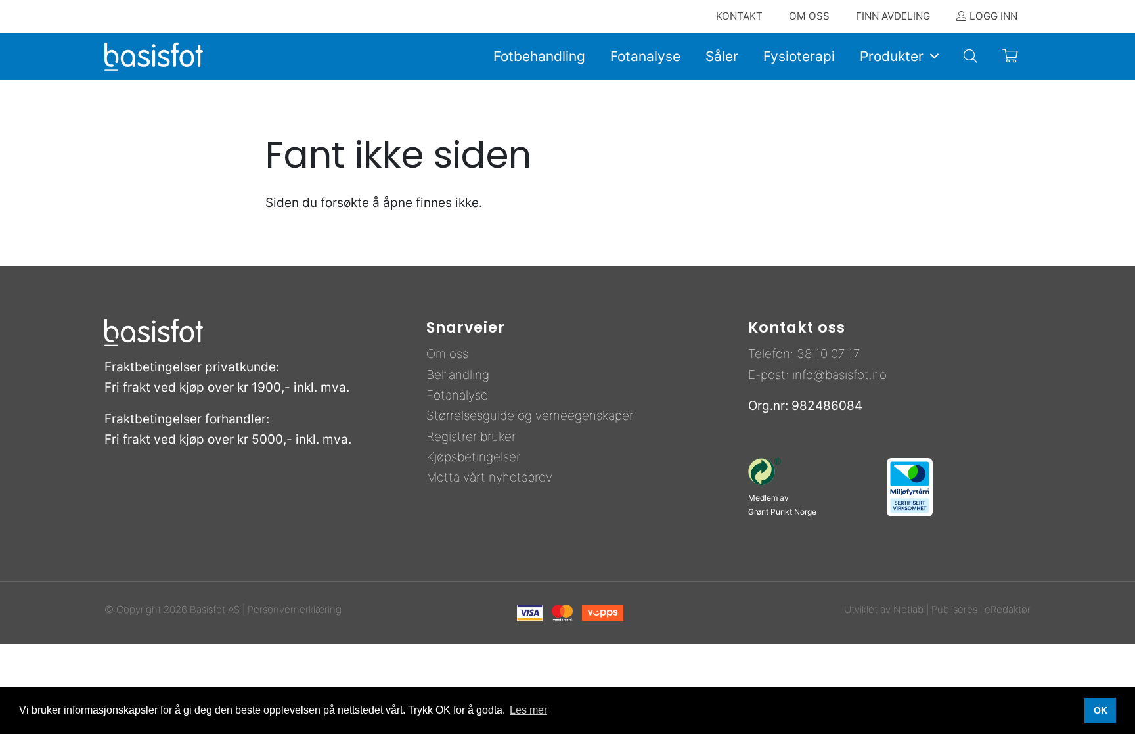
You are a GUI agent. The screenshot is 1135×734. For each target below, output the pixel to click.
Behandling (457, 374)
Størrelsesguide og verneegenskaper (529, 415)
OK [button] (1100, 710)
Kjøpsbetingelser (473, 457)
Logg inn (993, 16)
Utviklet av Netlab (884, 609)
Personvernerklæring (295, 609)
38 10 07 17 (828, 353)
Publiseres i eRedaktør (981, 609)
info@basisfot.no (839, 374)
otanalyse (461, 395)
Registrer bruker (471, 436)
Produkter (892, 56)
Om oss (447, 353)
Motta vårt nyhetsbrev (489, 477)
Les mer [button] (528, 710)
